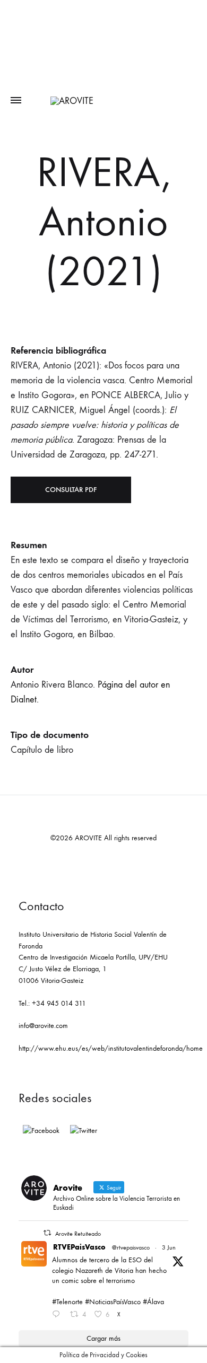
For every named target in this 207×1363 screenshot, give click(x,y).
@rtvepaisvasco (131, 1247)
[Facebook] (41, 1131)
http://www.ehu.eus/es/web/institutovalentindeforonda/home (111, 1048)
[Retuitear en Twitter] (47, 1233)
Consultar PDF (71, 489)
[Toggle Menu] (16, 101)
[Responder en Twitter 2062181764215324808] (58, 1315)
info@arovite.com (43, 1025)
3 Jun (169, 1247)
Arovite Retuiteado (78, 1233)
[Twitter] (83, 1131)
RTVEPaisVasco (79, 1247)
